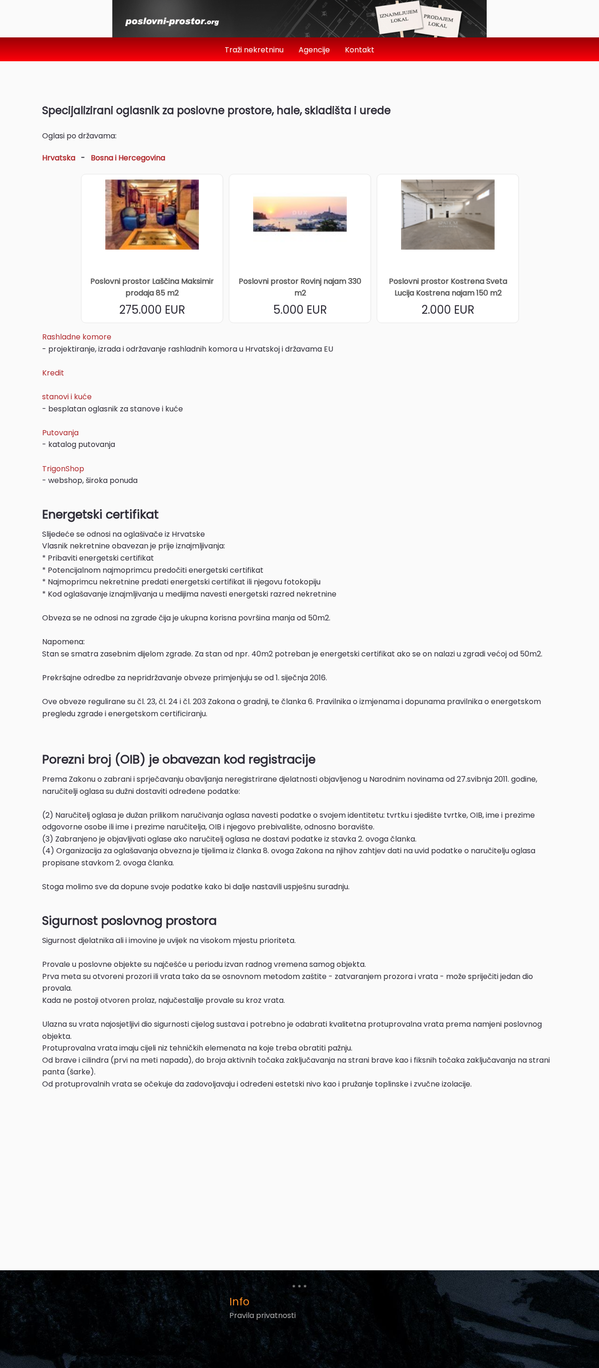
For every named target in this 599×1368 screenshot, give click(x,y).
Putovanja (60, 432)
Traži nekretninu (254, 49)
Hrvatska (58, 157)
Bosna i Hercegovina (128, 157)
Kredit (53, 372)
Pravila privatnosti (262, 1315)
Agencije (314, 49)
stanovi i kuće (67, 396)
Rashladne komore (76, 336)
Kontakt (359, 49)
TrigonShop (63, 468)
